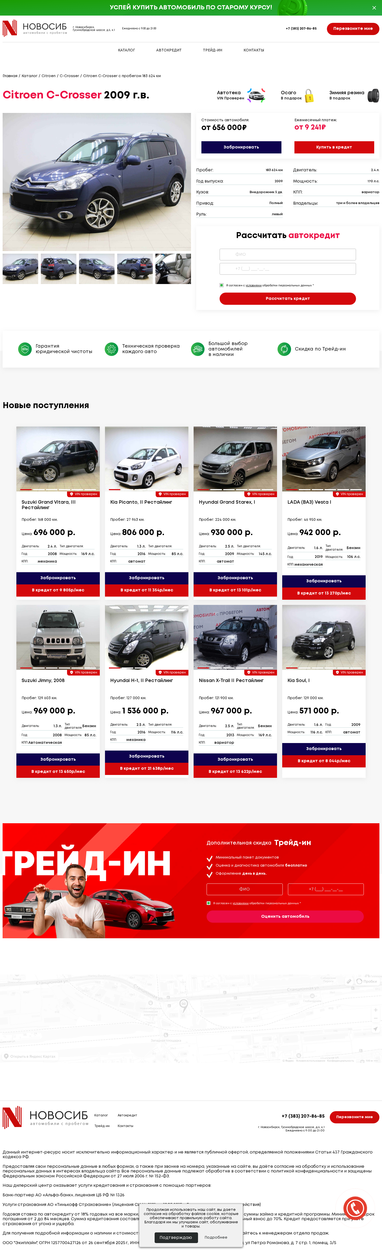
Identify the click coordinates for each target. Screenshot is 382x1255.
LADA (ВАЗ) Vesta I (309, 502)
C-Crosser (69, 76)
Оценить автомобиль (285, 917)
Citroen (49, 76)
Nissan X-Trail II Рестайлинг (231, 681)
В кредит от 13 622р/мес (235, 772)
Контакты (253, 50)
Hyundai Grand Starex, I (227, 502)
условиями (254, 285)
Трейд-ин (212, 50)
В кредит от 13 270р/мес (324, 593)
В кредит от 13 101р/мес (235, 590)
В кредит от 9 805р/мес (58, 590)
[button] (178, 186)
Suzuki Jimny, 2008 (43, 681)
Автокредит (169, 50)
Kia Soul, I (298, 681)
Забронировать (241, 147)
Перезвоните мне (353, 29)
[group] (58, 459)
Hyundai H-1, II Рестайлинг (141, 681)
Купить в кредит (334, 147)
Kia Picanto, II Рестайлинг (141, 502)
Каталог (126, 50)
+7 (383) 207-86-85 (301, 28)
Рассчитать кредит (288, 299)
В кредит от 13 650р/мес (58, 772)
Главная (10, 76)
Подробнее (216, 1237)
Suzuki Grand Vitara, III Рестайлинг (49, 505)
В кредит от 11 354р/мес (147, 590)
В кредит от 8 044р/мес (324, 761)
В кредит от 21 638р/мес (147, 769)
